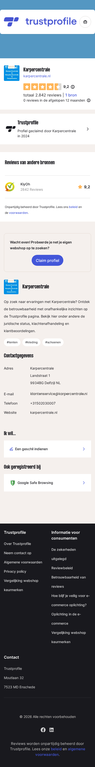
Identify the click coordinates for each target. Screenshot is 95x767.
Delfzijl (50, 383)
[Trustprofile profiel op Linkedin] (51, 729)
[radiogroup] (42, 86)
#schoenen (53, 342)
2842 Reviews (31, 189)
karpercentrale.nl (36, 76)
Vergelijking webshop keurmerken (21, 585)
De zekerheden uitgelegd (63, 554)
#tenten (12, 342)
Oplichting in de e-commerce (66, 618)
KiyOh (25, 184)
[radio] (26, 86)
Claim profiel (47, 260)
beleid (73, 207)
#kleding (31, 342)
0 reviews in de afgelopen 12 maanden (54, 100)
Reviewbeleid (62, 568)
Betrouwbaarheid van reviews (68, 581)
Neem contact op (17, 553)
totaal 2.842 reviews (42, 95)
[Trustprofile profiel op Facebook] (43, 729)
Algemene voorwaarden (23, 562)
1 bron (71, 95)
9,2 (69, 87)
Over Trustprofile (17, 544)
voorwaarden (18, 213)
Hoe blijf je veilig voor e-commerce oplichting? (70, 600)
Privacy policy (15, 571)
